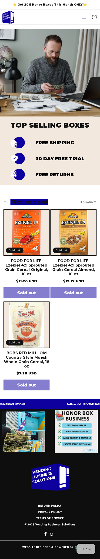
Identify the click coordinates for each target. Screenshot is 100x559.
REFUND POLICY (50, 506)
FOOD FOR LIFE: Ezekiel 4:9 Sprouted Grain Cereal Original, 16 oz (26, 267)
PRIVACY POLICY (50, 512)
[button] (84, 17)
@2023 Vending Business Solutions (49, 524)
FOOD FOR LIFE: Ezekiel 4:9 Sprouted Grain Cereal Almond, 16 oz (73, 267)
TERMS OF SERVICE (50, 518)
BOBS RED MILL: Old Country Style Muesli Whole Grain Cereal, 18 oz (26, 359)
